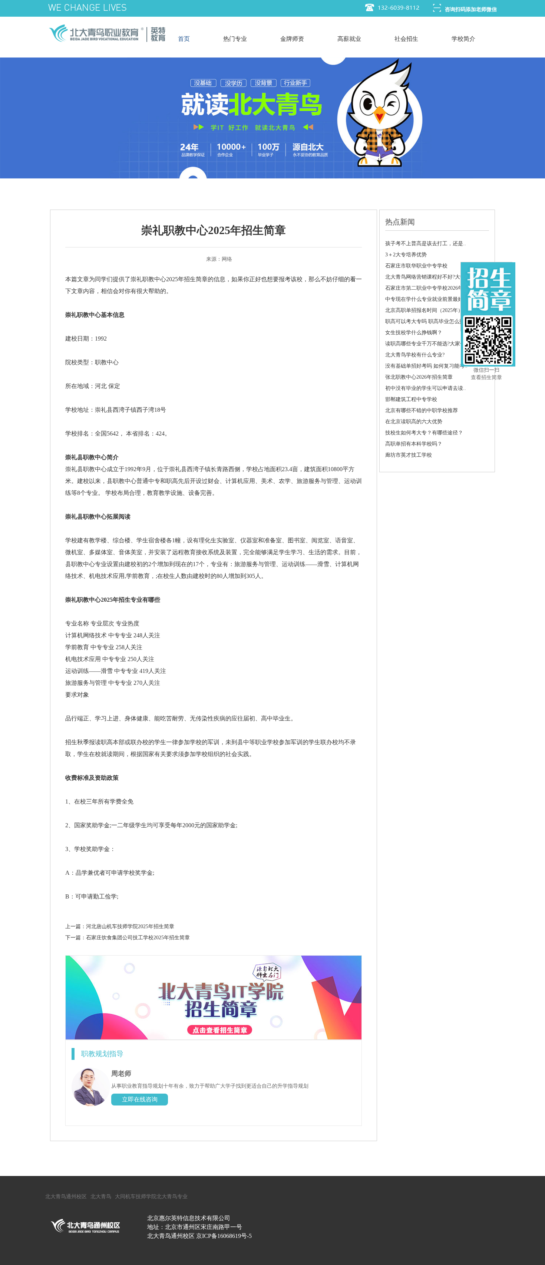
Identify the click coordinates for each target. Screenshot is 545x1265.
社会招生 (406, 39)
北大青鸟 (100, 1196)
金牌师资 (292, 39)
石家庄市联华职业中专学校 (416, 266)
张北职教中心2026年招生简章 (419, 377)
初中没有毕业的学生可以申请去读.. (425, 388)
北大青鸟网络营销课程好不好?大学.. (426, 277)
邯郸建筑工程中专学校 (411, 399)
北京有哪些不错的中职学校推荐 (421, 410)
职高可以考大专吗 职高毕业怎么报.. (426, 321)
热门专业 (235, 39)
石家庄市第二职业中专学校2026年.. (425, 288)
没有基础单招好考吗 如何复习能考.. (426, 366)
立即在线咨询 (140, 1099)
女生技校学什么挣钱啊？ (413, 332)
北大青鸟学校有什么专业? (415, 355)
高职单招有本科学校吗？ (413, 444)
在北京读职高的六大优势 (413, 421)
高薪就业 (349, 39)
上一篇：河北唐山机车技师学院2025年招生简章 (119, 926)
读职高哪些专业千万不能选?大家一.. (426, 343)
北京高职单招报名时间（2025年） (424, 310)
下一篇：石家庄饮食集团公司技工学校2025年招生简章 (127, 937)
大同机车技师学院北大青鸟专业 (151, 1196)
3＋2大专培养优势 (406, 254)
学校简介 (463, 39)
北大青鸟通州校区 (66, 1196)
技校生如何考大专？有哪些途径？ (424, 433)
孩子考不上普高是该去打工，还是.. (425, 243)
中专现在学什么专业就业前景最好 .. (426, 299)
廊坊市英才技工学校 (408, 455)
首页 (184, 39)
